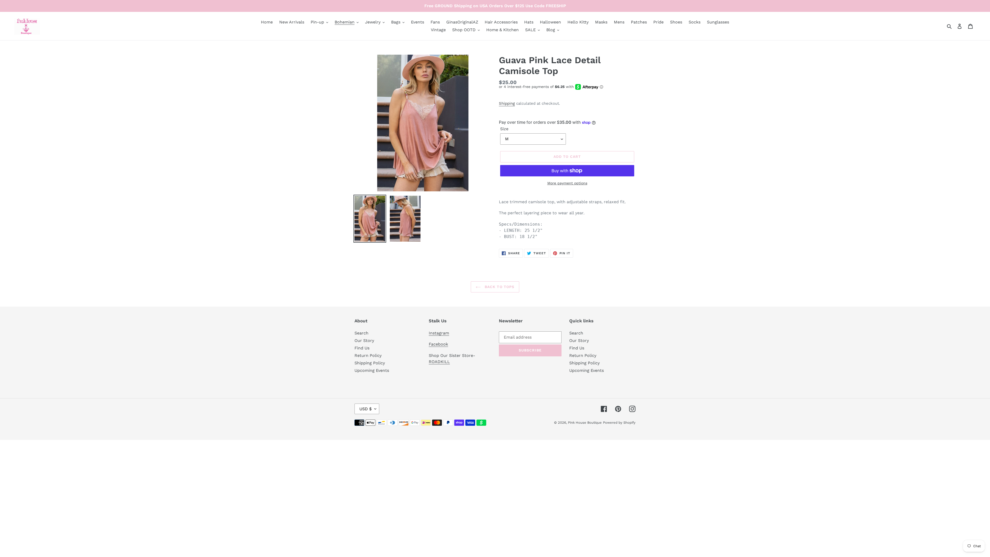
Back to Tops (499, 287)
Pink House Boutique (585, 422)
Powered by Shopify (619, 422)
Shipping (507, 103)
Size (504, 128)
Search (361, 333)
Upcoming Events (371, 370)
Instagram (439, 333)
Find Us (361, 348)
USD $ (365, 408)
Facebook (438, 344)
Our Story (364, 340)
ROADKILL (439, 361)
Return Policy (368, 355)
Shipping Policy (369, 363)
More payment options (567, 183)
